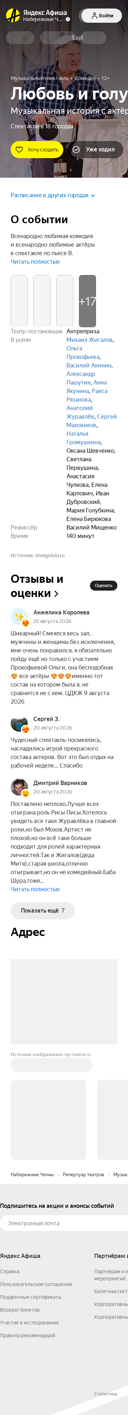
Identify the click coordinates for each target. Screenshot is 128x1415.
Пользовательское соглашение (36, 1176)
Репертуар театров (83, 1067)
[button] (77, 37)
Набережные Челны (32, 1067)
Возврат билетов (20, 1202)
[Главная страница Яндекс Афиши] (13, 16)
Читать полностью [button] (35, 261)
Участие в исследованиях (29, 1215)
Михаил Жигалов (89, 340)
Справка (9, 1164)
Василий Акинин (88, 365)
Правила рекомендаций (27, 1228)
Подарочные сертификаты (31, 1189)
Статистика (105, 1286)
